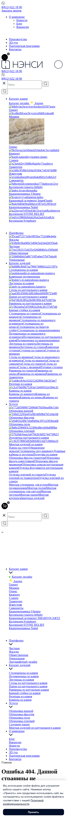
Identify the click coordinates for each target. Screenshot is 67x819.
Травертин (15, 601)
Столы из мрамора (20, 357)
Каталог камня (18, 98)
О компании (17, 16)
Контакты (15, 49)
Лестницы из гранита (22, 343)
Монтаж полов (36, 488)
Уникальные (17, 658)
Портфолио (16, 233)
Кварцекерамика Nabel (23, 628)
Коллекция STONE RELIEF (26, 624)
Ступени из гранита (32, 350)
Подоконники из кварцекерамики (38, 340)
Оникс (13, 591)
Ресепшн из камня (20, 696)
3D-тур (13, 42)
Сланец (13, 598)
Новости (21, 20)
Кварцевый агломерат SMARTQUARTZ (34, 618)
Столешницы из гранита (24, 313)
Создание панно (19, 724)
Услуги (13, 404)
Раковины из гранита (22, 370)
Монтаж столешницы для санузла (32, 489)
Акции (17, 581)
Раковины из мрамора (32, 373)
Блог (19, 23)
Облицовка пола (19, 717)
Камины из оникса (32, 397)
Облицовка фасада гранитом (27, 457)
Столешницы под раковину (35, 451)
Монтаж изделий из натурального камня (34, 727)
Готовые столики (52, 367)
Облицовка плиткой (22, 721)
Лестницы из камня (21, 679)
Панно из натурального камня (28, 686)
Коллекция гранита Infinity (26, 614)
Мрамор (14, 588)
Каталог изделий (19, 263)
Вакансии (22, 27)
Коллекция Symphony (22, 621)
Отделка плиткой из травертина (32, 476)
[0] (4, 57)
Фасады (14, 651)
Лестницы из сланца (33, 347)
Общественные (18, 655)
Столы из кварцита (35, 360)
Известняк (15, 604)
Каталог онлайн (19, 103)
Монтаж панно (28, 494)
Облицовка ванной (21, 711)
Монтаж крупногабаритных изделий (29, 496)
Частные (14, 648)
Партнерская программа (24, 46)
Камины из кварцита (22, 394)
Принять (33, 812)
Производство (18, 39)
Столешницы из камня (23, 673)
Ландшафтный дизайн (23, 661)
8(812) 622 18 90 (11, 7)
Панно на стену (19, 447)
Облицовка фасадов (21, 714)
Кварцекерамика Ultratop (25, 611)
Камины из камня (20, 699)
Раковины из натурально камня (29, 689)
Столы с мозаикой (29, 367)
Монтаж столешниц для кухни (28, 484)
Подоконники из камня (24, 676)
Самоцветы (16, 608)
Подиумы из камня (45, 454)
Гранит (13, 584)
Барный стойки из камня (24, 693)
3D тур (13, 752)
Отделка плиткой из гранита (27, 474)
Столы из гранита (33, 363)
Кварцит (14, 594)
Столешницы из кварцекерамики (39, 330)
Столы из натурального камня (28, 683)
